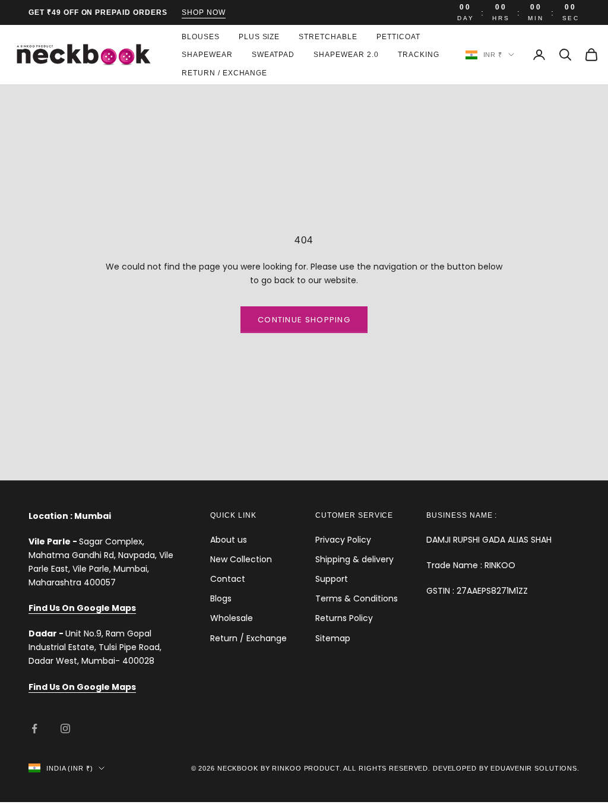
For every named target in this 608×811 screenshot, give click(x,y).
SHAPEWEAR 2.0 (346, 54)
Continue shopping (304, 319)
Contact (227, 579)
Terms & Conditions (356, 598)
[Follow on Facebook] (34, 728)
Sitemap (332, 638)
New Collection (241, 559)
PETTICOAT (398, 37)
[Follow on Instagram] (65, 728)
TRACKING (418, 54)
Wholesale (231, 618)
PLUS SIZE (259, 37)
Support (331, 579)
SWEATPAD (273, 54)
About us (228, 540)
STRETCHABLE (328, 37)
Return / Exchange (224, 73)
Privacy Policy (343, 540)
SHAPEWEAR (207, 54)
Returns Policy (344, 618)
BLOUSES (201, 37)
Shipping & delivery (354, 559)
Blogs (221, 598)
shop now (204, 12)
